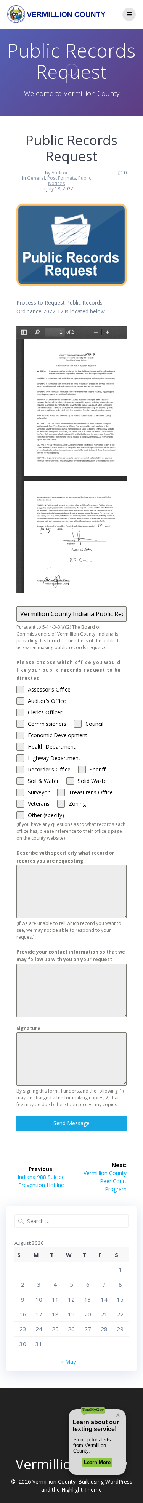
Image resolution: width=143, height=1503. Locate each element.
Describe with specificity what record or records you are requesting (65, 857)
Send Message (71, 1123)
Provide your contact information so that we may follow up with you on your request (70, 956)
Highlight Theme (81, 1489)
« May (68, 1361)
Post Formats (61, 178)
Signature (28, 1028)
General (36, 178)
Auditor (59, 172)
